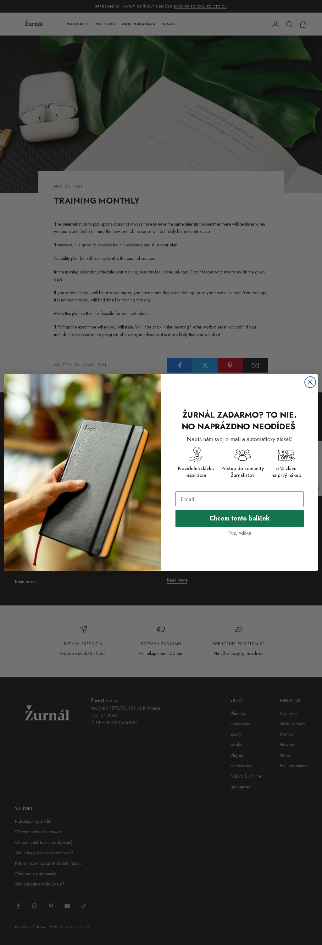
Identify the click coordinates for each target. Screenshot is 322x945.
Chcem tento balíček (239, 518)
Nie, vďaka (239, 533)
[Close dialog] (310, 382)
